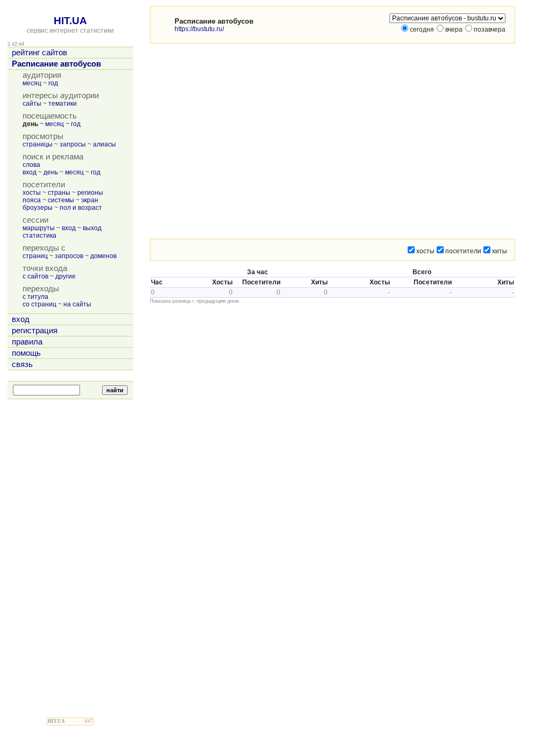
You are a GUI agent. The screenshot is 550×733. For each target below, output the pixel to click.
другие (65, 276)
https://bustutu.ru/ (199, 29)
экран (89, 200)
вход (30, 172)
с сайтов (35, 276)
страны (59, 192)
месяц (32, 83)
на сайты (77, 304)
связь (22, 364)
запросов (69, 256)
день (51, 172)
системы (61, 200)
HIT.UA (70, 20)
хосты (32, 192)
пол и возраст (81, 207)
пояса (32, 200)
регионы (90, 192)
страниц (35, 256)
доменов (103, 256)
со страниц (39, 304)
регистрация (34, 330)
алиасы (104, 144)
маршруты (39, 228)
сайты (32, 103)
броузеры (38, 207)
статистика (39, 235)
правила (27, 342)
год (53, 83)
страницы (38, 144)
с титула (35, 296)
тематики (62, 103)
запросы (73, 144)
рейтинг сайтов (39, 52)
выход (92, 228)
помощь (26, 353)
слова (31, 164)
